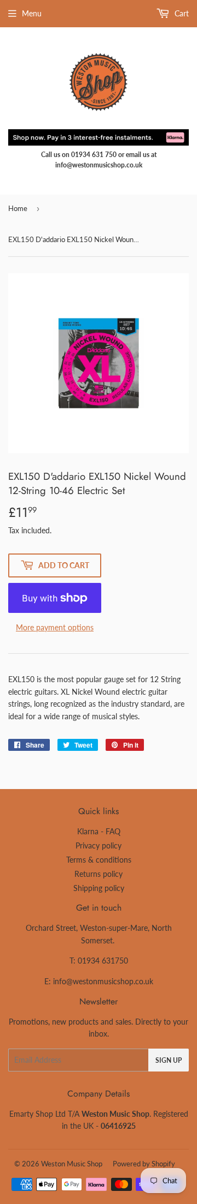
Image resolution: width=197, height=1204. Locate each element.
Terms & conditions (98, 859)
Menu (32, 13)
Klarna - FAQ (98, 831)
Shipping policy (98, 888)
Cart (180, 13)
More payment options (55, 627)
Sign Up (168, 1060)
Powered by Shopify (144, 1163)
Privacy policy (98, 845)
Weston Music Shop (71, 1163)
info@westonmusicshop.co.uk (103, 981)
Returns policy (98, 873)
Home (17, 208)
